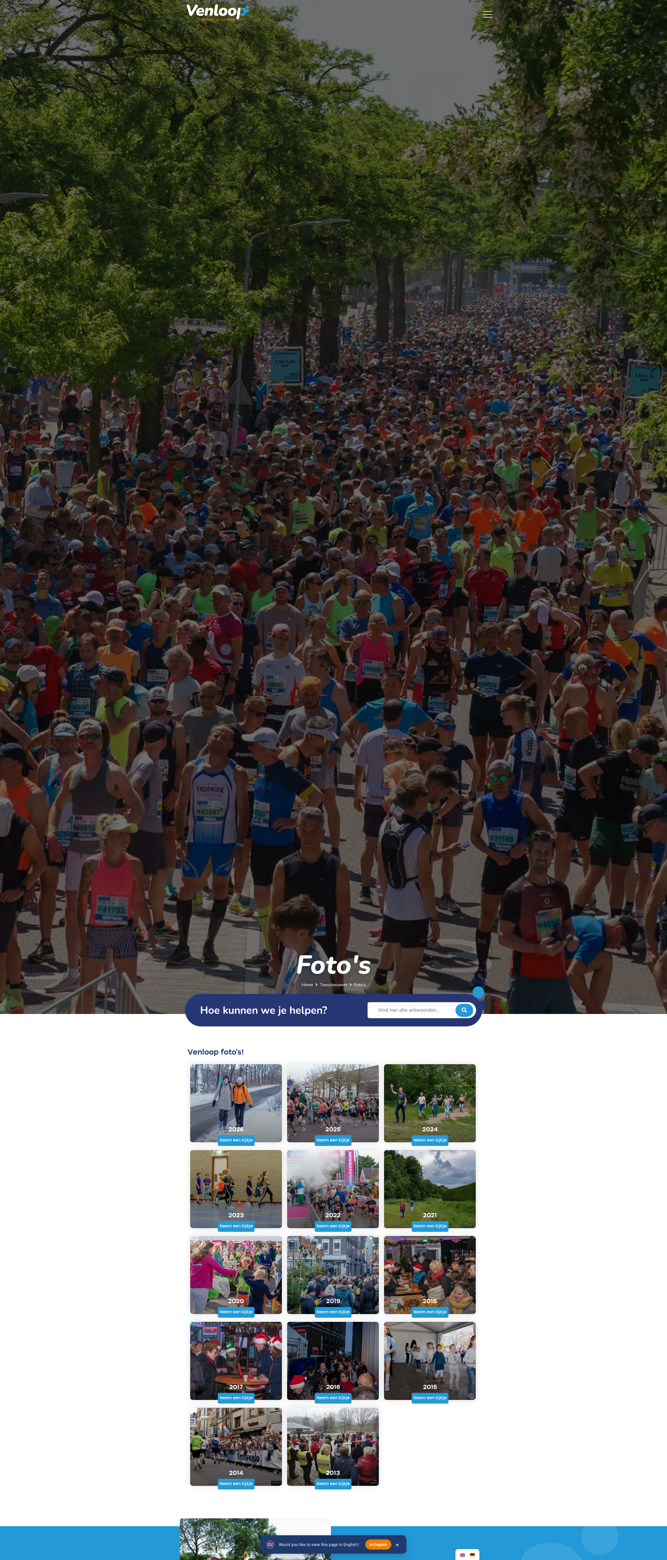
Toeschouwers (333, 985)
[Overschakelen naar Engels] (462, 1554)
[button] (236, 1140)
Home (307, 985)
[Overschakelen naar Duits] (472, 1554)
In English (378, 1544)
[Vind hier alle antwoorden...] (421, 1010)
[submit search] (464, 1010)
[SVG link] (487, 14)
